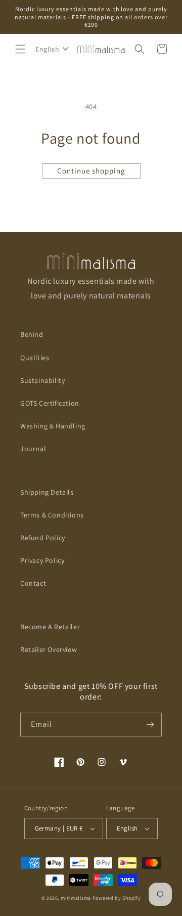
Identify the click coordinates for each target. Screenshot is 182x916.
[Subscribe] (150, 724)
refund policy (42, 537)
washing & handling (52, 425)
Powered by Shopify (117, 898)
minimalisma (76, 898)
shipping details (47, 492)
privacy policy (42, 560)
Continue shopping (91, 171)
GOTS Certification (49, 403)
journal (33, 448)
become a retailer (50, 626)
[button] (20, 49)
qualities (34, 357)
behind (31, 334)
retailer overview (48, 649)
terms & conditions (52, 514)
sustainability (42, 380)
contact (33, 583)
